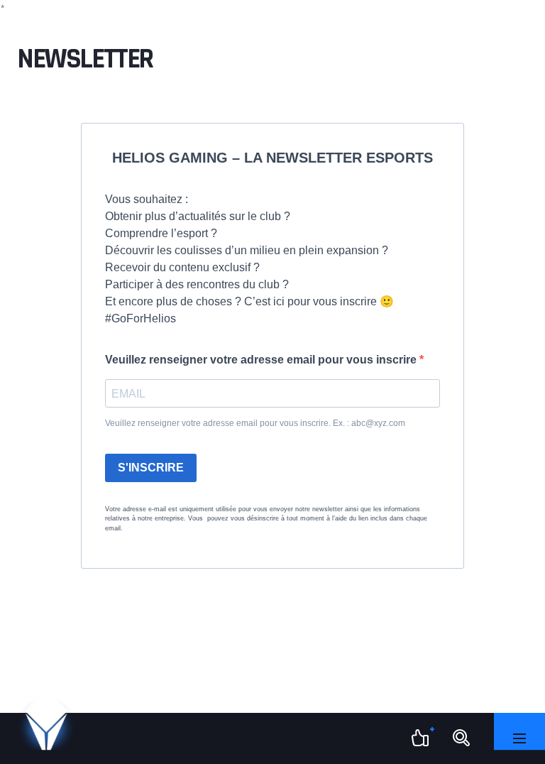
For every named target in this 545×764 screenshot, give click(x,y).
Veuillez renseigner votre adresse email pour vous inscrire (262, 360)
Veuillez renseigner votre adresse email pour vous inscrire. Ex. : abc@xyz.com (255, 423)
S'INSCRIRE (151, 468)
